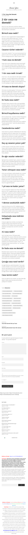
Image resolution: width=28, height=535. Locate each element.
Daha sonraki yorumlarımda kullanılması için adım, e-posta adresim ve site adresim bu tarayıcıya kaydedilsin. (12, 376)
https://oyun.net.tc (4, 393)
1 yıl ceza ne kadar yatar (17, 293)
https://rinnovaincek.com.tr (15, 393)
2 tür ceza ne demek (6, 296)
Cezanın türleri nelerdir (16, 303)
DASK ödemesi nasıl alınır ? (7, 411)
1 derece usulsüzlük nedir (7, 291)
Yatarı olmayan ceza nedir (7, 315)
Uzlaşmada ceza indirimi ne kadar (9, 312)
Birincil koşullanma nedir (7, 300)
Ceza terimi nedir (17, 300)
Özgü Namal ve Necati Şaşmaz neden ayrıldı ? (10, 433)
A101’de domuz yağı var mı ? (7, 414)
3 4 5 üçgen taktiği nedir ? (6, 426)
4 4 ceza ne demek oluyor (7, 298)
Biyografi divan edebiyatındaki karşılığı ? (9, 423)
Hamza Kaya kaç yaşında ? (6, 420)
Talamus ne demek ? (5, 417)
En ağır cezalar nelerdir (17, 305)
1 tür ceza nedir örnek (7, 293)
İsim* (3, 356)
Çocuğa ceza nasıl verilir (7, 305)
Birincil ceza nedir (17, 298)
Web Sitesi (4, 368)
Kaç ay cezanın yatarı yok (7, 310)
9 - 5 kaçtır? (4, 379)
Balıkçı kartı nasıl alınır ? (6, 429)
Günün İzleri (14, 8)
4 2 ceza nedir (14, 296)
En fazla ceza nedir (16, 308)
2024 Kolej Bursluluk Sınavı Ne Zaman (11, 327)
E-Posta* (3, 362)
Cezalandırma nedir (6, 303)
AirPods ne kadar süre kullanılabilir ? (8, 404)
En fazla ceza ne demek (7, 308)
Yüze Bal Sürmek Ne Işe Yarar (9, 323)
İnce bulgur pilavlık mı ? (6, 408)
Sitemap (17, 394)
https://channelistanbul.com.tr (7, 394)
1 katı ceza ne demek (18, 291)
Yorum (3, 342)
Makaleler (7, 288)
